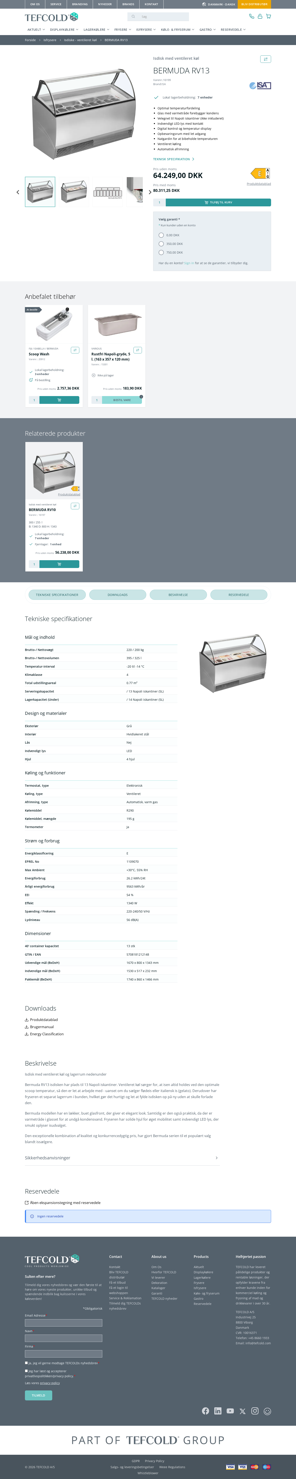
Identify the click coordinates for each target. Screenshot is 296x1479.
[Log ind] (260, 17)
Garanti (156, 1293)
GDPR (136, 1461)
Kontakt (114, 1267)
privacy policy (50, 1383)
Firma (30, 1346)
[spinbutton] (159, 202)
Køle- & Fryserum (176, 30)
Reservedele (231, 30)
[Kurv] (268, 17)
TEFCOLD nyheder (164, 1298)
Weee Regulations (172, 1467)
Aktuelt (34, 30)
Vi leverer (158, 1277)
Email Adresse (36, 1315)
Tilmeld (38, 1395)
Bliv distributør (254, 4)
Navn (29, 1331)
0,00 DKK (172, 235)
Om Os (156, 1267)
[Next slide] (149, 192)
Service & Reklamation (125, 1298)
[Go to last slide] (18, 192)
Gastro (206, 30)
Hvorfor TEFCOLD (163, 1272)
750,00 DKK (174, 252)
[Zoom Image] (84, 114)
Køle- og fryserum (207, 1293)
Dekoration (159, 1283)
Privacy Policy (154, 1461)
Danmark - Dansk (221, 4)
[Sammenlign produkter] (75, 350)
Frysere (120, 30)
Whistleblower (148, 1473)
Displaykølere (62, 30)
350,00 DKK (174, 244)
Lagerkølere (95, 30)
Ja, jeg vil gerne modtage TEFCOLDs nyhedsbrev (64, 1363)
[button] (40, 192)
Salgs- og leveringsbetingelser (132, 1467)
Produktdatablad (259, 184)
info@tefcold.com (258, 1343)
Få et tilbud (117, 1282)
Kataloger (158, 1288)
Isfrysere (144, 30)
